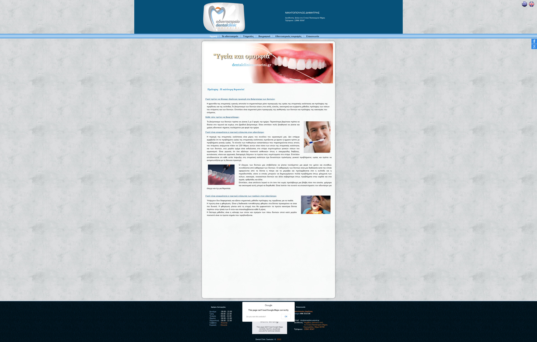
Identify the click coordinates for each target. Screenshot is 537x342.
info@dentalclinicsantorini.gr (309, 320)
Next (336, 63)
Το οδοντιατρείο (230, 36)
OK (286, 316)
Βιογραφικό (264, 36)
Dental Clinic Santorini (264, 339)
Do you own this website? (256, 317)
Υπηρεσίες (248, 36)
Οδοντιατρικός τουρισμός (288, 36)
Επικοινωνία (312, 36)
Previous (201, 63)
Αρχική (213, 36)
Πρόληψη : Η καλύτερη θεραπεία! (226, 89)
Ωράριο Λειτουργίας (218, 307)
